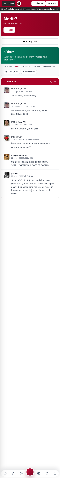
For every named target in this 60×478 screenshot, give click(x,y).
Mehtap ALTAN (18, 121)
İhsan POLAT (17, 136)
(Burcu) (18, 66)
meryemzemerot (19, 155)
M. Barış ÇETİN (18, 88)
